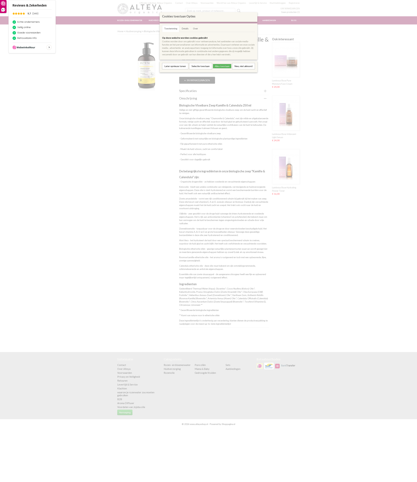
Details (185, 28)
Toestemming (170, 28)
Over (195, 28)
